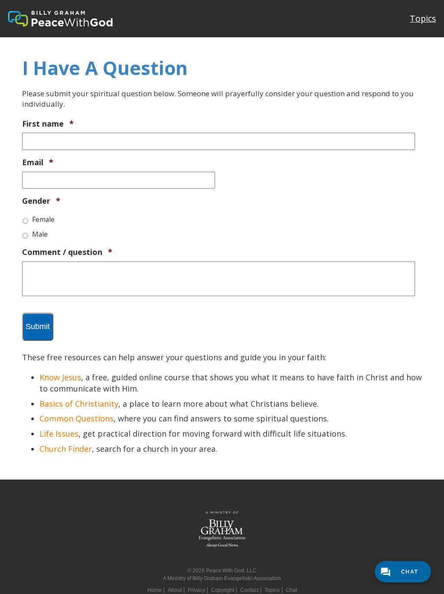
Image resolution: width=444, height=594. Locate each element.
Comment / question (67, 252)
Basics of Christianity (78, 403)
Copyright (222, 590)
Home (154, 590)
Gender (41, 201)
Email (37, 162)
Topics (423, 18)
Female (43, 219)
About (175, 590)
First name (48, 124)
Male (40, 234)
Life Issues (58, 433)
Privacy (196, 590)
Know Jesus (60, 377)
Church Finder (65, 449)
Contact (249, 590)
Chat (291, 590)
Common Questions (76, 418)
